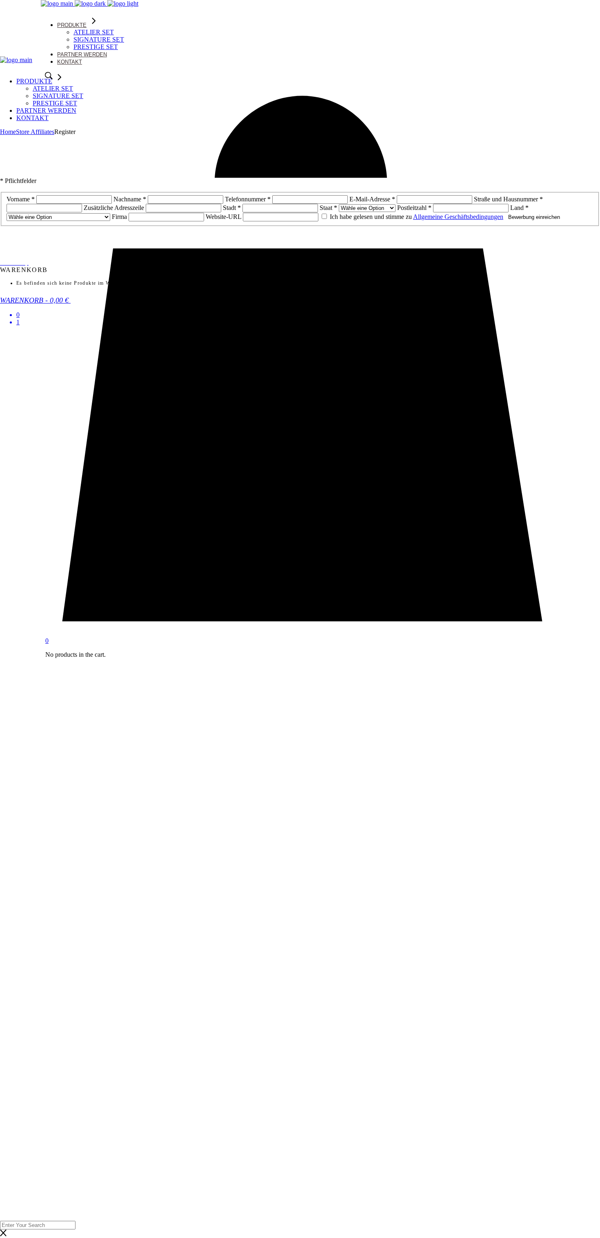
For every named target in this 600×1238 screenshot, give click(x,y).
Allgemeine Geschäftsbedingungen (458, 216)
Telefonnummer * (248, 199)
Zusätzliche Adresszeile (114, 207)
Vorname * (21, 199)
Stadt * (232, 207)
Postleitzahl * (414, 207)
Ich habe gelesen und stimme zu (415, 216)
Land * (519, 207)
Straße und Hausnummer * (508, 199)
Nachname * (129, 199)
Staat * (328, 207)
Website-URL (223, 216)
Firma (120, 216)
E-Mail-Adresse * (372, 199)
